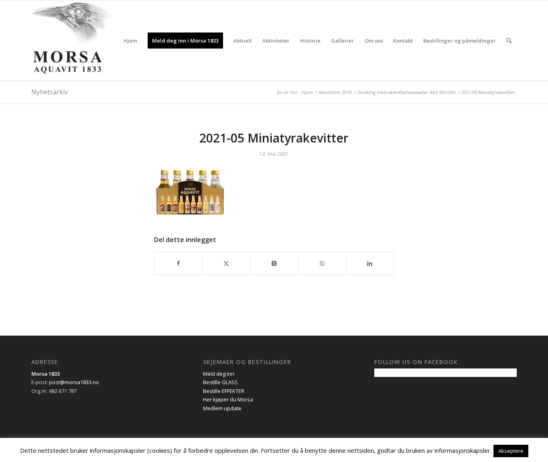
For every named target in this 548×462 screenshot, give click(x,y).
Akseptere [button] (511, 450)
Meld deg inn (218, 373)
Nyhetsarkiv (49, 92)
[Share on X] (274, 263)
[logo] (71, 40)
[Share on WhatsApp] (322, 263)
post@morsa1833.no (74, 382)
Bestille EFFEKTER (223, 391)
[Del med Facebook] (178, 263)
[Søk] (509, 40)
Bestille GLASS (220, 382)
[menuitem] (130, 40)
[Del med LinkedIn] (370, 263)
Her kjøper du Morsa (228, 399)
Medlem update (222, 408)
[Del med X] (226, 263)
